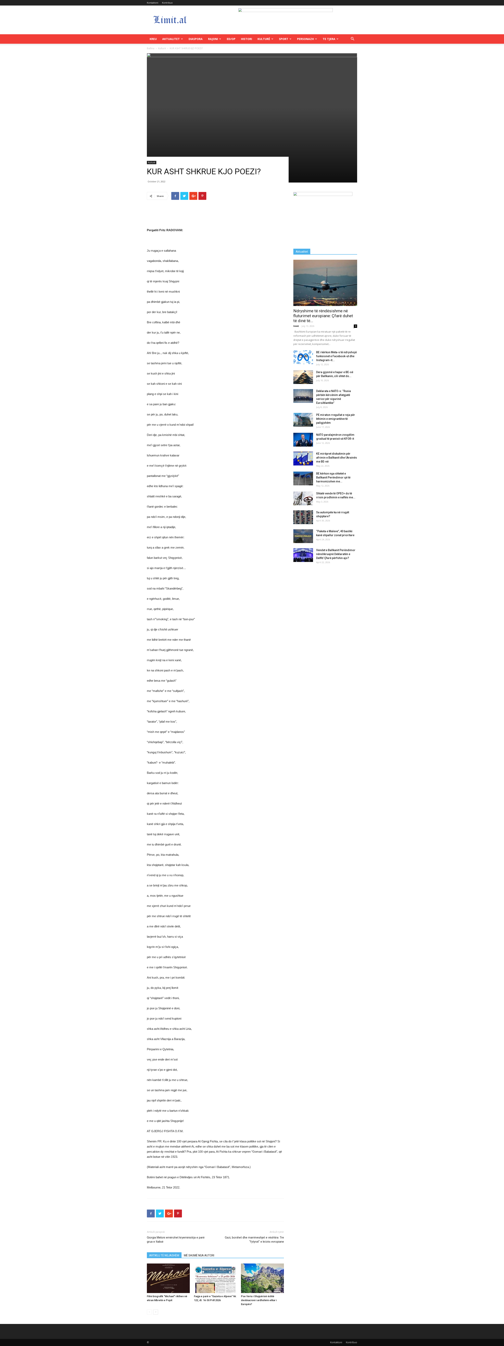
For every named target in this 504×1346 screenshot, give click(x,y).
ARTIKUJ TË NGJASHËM (164, 1255)
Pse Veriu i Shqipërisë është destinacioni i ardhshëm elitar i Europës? (259, 1300)
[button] (352, 39)
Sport (283, 39)
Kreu (153, 39)
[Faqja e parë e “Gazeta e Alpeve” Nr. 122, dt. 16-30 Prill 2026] (215, 1278)
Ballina (150, 48)
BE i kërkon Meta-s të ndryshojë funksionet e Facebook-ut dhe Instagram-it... (336, 356)
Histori (246, 39)
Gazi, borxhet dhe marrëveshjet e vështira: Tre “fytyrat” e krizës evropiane (254, 1239)
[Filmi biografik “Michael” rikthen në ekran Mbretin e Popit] (168, 1278)
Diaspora (196, 39)
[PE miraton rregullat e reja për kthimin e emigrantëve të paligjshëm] (303, 420)
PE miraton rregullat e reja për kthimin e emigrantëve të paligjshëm (335, 418)
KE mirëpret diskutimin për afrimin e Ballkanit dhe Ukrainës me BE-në (336, 457)
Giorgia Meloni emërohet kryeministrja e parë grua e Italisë (176, 1239)
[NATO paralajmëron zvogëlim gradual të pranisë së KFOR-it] (303, 440)
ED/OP (231, 39)
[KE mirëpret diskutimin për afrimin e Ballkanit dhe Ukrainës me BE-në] (303, 458)
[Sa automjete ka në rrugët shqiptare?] (303, 517)
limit (296, 325)
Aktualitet (171, 39)
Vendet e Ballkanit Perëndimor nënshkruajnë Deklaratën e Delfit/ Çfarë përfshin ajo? (335, 554)
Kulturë (264, 39)
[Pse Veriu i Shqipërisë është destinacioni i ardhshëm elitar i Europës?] (262, 1278)
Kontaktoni (152, 2)
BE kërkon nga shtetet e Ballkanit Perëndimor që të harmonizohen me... (333, 477)
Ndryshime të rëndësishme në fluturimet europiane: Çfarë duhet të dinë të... (323, 316)
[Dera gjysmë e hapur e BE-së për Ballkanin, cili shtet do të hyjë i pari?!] (303, 377)
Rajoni (213, 39)
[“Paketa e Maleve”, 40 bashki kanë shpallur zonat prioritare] (303, 536)
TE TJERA (329, 39)
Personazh (305, 39)
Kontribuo (167, 2)
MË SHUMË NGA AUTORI (199, 1255)
